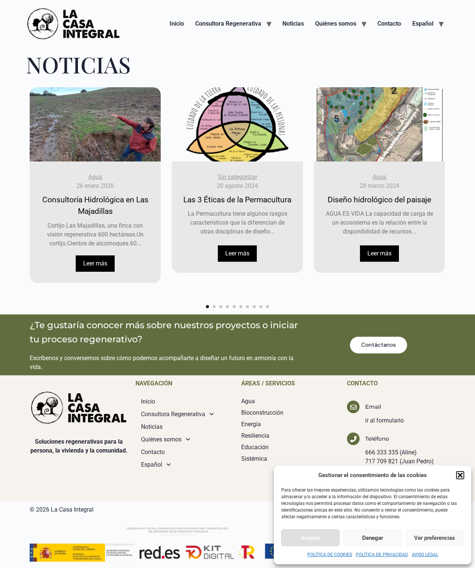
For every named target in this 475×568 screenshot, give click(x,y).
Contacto (389, 23)
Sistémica (254, 458)
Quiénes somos (335, 23)
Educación (255, 447)
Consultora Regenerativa (228, 23)
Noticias (293, 23)
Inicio (177, 23)
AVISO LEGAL (425, 554)
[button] (460, 475)
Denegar (372, 538)
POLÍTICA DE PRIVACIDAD (382, 554)
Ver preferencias (434, 538)
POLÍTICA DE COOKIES (329, 554)
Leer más (95, 263)
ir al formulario (384, 420)
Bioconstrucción (262, 412)
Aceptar (310, 538)
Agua (95, 176)
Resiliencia (255, 435)
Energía (251, 424)
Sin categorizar (237, 176)
